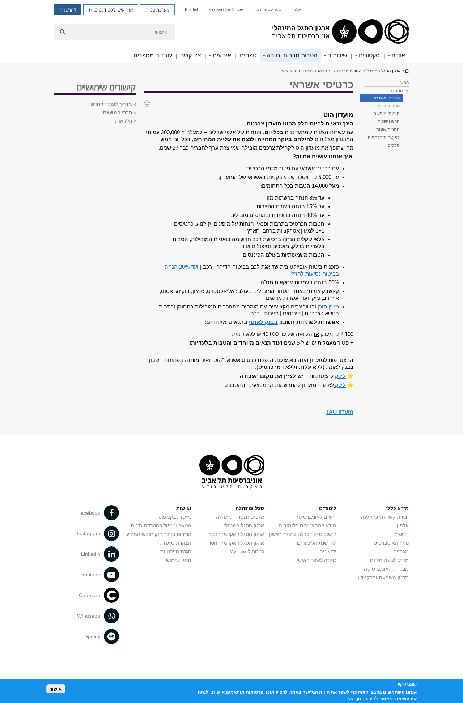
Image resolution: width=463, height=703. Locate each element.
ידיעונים (327, 551)
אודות (398, 55)
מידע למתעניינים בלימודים (307, 525)
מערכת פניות (157, 10)
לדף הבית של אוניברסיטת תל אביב (406, 71)
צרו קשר (191, 55)
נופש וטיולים (389, 121)
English (192, 9)
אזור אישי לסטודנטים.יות (111, 10)
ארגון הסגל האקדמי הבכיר (236, 534)
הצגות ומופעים (386, 113)
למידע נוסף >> (363, 698)
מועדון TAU (339, 412)
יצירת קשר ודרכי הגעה (385, 517)
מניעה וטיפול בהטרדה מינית (161, 525)
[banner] (231, 31)
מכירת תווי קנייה (385, 105)
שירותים (337, 55)
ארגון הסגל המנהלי (244, 525)
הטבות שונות (388, 129)
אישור (56, 688)
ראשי (404, 82)
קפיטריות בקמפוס (384, 137)
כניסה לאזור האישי (316, 560)
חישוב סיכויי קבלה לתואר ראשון (302, 534)
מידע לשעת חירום (389, 560)
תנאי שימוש (178, 560)
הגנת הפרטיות (175, 551)
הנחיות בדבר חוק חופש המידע (158, 534)
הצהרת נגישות (175, 543)
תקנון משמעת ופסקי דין (383, 577)
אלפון (296, 9)
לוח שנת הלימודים (316, 543)
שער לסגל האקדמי (226, 9)
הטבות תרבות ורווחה (292, 55)
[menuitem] (296, 10)
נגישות (183, 508)
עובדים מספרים (152, 55)
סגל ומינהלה (249, 508)
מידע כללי (397, 508)
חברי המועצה (117, 112)
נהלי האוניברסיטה (389, 543)
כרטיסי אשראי (387, 98)
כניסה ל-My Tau (246, 551)
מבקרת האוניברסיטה (386, 569)
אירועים (222, 55)
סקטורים (369, 55)
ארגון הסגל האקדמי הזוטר (236, 543)
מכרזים (401, 551)
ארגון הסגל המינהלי (383, 70)
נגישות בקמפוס (174, 517)
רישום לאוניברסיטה (315, 517)
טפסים (248, 55)
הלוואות (123, 121)
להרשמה (68, 10)
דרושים (401, 534)
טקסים (393, 145)
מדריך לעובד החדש (111, 104)
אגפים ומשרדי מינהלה (240, 517)
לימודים (327, 508)
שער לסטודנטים (267, 9)
